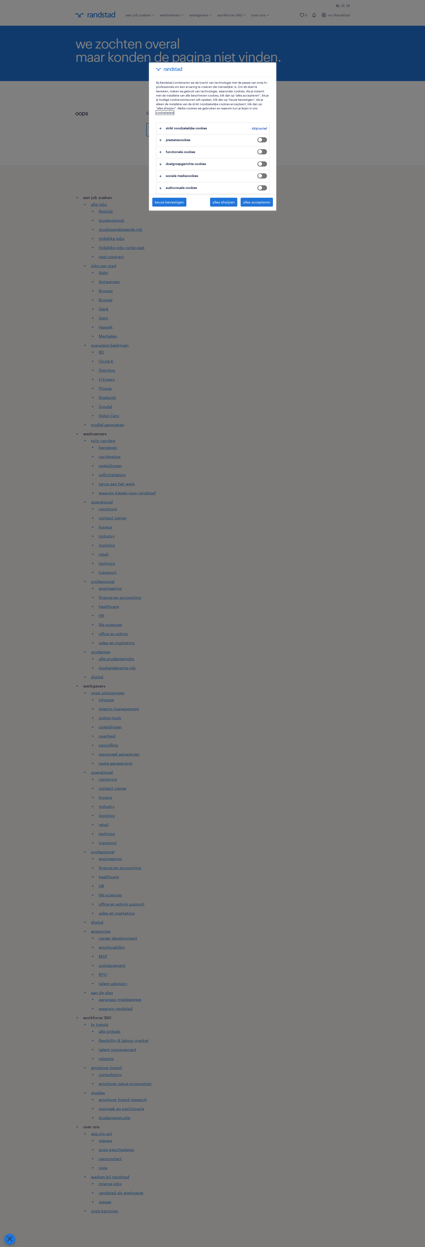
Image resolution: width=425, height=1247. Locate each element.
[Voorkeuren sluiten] (9, 1239)
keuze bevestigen (169, 202)
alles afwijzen (223, 202)
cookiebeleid (165, 112)
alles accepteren (256, 202)
